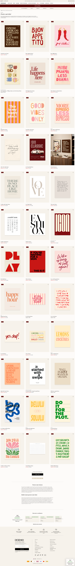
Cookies (51, 545)
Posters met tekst (9, 10)
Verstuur (22, 549)
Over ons (36, 539)
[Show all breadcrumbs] (2, 10)
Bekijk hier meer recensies (37, 524)
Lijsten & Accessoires (32, 3)
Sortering (51, 8)
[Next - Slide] (62, 519)
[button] (70, 562)
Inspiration (47, 3)
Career (36, 544)
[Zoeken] (69, 3)
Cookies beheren (52, 550)
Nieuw (14, 3)
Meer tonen (37, 474)
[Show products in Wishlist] (71, 3)
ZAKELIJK (51, 3)
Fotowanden (42, 3)
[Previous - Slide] (24, 519)
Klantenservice (52, 541)
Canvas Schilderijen (23, 3)
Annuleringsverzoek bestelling (53, 549)
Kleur (31, 8)
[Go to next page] (42, 478)
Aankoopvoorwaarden (53, 544)
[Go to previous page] (32, 478)
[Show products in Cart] (73, 3)
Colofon (36, 542)
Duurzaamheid (37, 545)
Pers (35, 541)
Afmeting (44, 8)
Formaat (37, 8)
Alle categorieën (24, 8)
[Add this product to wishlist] (23, 22)
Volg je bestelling (52, 542)
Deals (38, 3)
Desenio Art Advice (53, 539)
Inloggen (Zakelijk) (37, 552)
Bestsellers (10, 3)
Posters (17, 3)
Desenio (40, 563)
